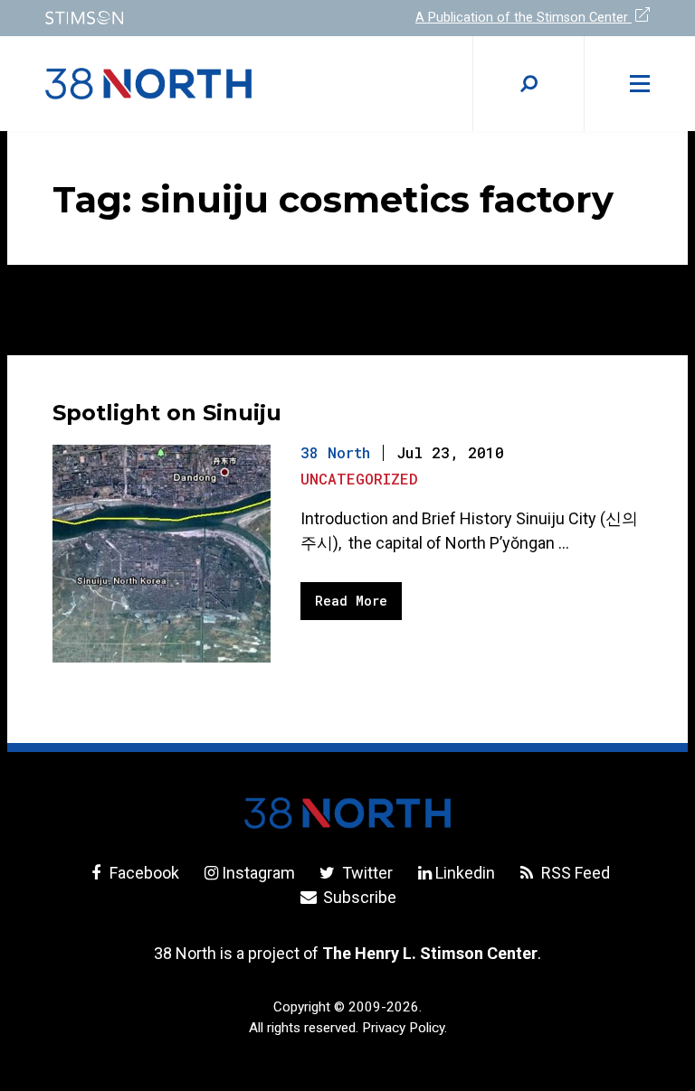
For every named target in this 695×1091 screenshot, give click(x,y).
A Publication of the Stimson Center (523, 17)
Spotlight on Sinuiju (166, 413)
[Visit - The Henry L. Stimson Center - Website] (185, 17)
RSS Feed (574, 872)
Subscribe (357, 897)
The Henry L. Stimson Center (430, 953)
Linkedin (465, 872)
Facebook (142, 872)
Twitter (365, 872)
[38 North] (347, 813)
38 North (335, 452)
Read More (351, 600)
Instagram (258, 872)
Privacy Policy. (404, 1028)
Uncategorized (359, 478)
